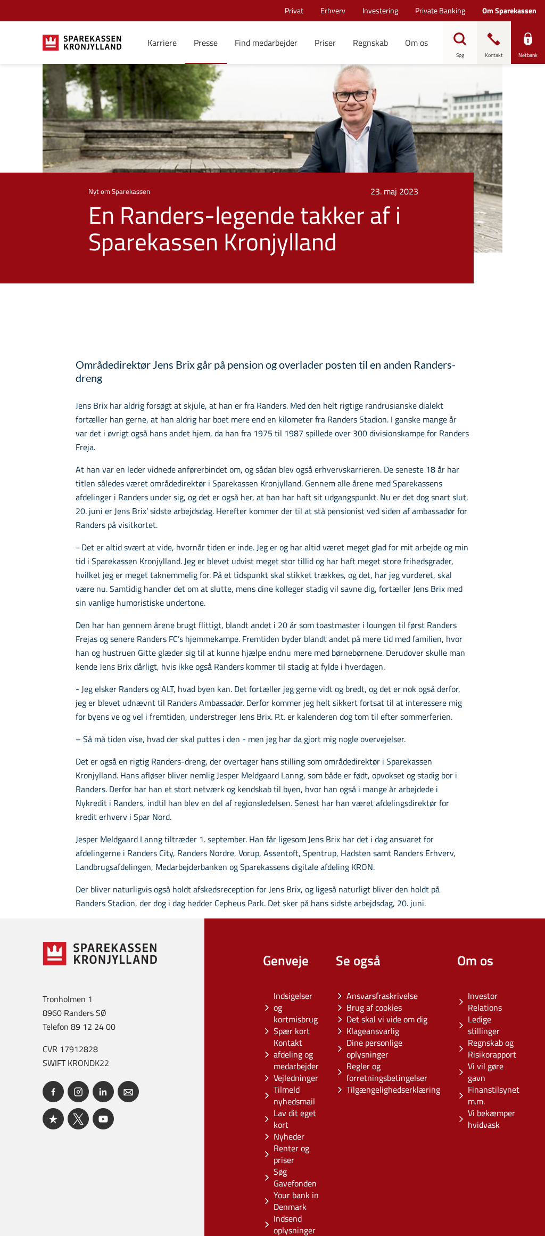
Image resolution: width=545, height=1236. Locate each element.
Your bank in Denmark (296, 1201)
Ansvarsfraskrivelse (382, 996)
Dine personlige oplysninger (374, 1048)
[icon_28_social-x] (78, 1118)
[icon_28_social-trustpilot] (53, 1118)
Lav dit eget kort (295, 1119)
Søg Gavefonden (295, 1177)
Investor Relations (485, 1001)
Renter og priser (291, 1154)
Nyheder (289, 1136)
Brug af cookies (374, 1007)
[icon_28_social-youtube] (103, 1118)
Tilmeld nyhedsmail (294, 1095)
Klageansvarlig (372, 1031)
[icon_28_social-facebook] (53, 1091)
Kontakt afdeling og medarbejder (296, 1054)
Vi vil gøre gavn (485, 1072)
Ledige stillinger (484, 1025)
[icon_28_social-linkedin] (103, 1091)
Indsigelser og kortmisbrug (296, 1007)
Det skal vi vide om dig (386, 1019)
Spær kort (292, 1031)
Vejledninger (296, 1078)
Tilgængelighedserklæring (393, 1089)
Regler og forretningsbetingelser (386, 1072)
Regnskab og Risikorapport (492, 1048)
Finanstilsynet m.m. (493, 1095)
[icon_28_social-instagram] (78, 1091)
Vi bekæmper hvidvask (491, 1119)
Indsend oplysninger (295, 1224)
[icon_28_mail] (128, 1091)
